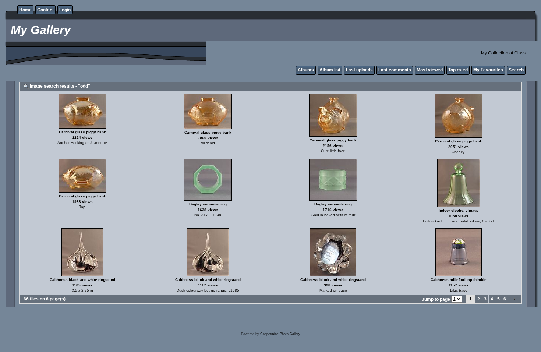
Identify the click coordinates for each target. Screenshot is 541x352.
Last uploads (359, 70)
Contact (45, 10)
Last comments (394, 70)
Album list (329, 70)
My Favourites (488, 70)
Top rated (458, 70)
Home (25, 10)
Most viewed (430, 70)
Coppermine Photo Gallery (280, 334)
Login (65, 10)
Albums (306, 70)
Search (516, 70)
